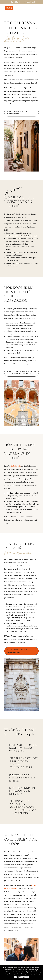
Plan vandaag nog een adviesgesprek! (17, 112)
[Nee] (40, 972)
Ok (16, 977)
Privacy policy (23, 977)
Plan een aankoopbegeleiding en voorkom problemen (21, 372)
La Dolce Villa (16, 466)
